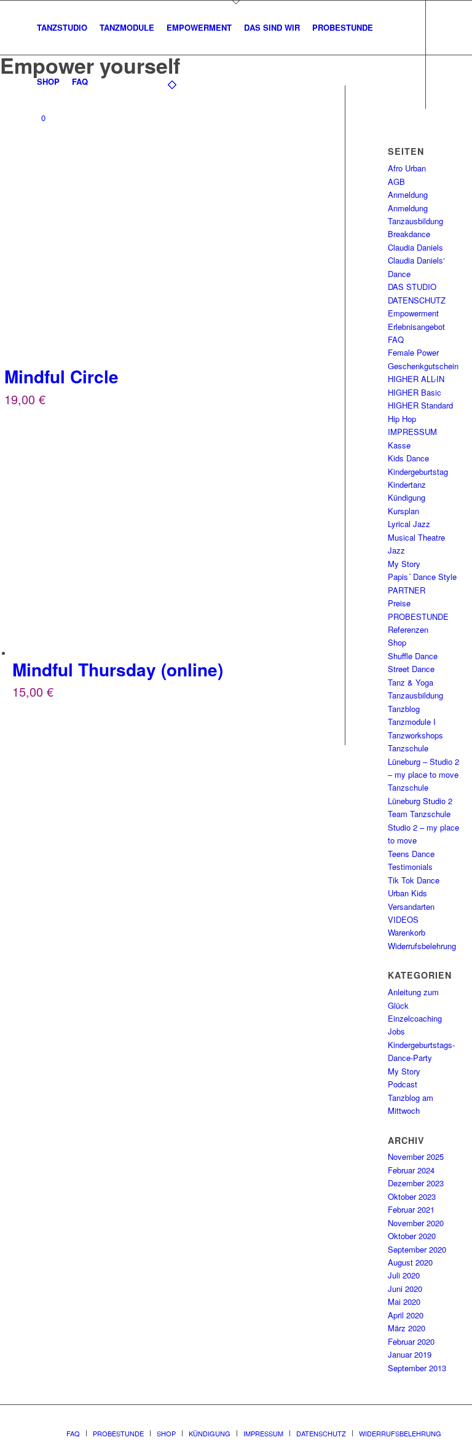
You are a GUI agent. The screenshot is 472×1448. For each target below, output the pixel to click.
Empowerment (413, 313)
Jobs (396, 1031)
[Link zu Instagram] (53, 166)
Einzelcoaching (415, 1018)
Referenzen (408, 629)
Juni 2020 (405, 1288)
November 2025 (416, 1156)
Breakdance (409, 234)
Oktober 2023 (412, 1196)
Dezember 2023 (416, 1183)
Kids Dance (408, 458)
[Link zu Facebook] (34, 166)
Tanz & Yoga (410, 682)
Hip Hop (402, 419)
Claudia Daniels (415, 247)
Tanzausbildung (415, 695)
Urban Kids (407, 893)
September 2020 (417, 1249)
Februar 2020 (411, 1341)
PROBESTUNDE (418, 616)
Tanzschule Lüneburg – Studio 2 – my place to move (423, 761)
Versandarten (411, 906)
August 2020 (410, 1262)
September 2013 (417, 1368)
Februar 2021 (411, 1209)
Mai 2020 (404, 1301)
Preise (399, 603)
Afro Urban (407, 168)
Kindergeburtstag (418, 471)
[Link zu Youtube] (71, 166)
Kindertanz (407, 484)
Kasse (399, 445)
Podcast (402, 1084)
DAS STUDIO (412, 286)
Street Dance (411, 669)
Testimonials (410, 866)
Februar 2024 (411, 1170)
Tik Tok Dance (413, 880)
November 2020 (416, 1223)
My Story (404, 563)
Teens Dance (411, 853)
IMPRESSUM (412, 431)
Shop (397, 642)
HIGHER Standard (420, 405)
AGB (396, 181)
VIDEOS (403, 919)
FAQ (396, 339)
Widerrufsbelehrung (422, 946)
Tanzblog (404, 708)
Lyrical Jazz (409, 524)
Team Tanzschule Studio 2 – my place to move (423, 827)
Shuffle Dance (413, 656)
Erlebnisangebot (416, 326)
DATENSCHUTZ (417, 300)
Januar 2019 (409, 1354)
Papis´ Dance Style (422, 576)
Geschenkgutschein (423, 366)
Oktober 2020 (412, 1236)
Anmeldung (408, 194)
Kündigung (406, 497)
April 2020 (405, 1315)
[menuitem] (62, 28)
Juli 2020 (404, 1275)
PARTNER (406, 590)
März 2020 (406, 1328)
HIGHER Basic (414, 392)
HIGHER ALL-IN (416, 379)
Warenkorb (406, 932)
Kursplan (403, 511)
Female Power (413, 352)
